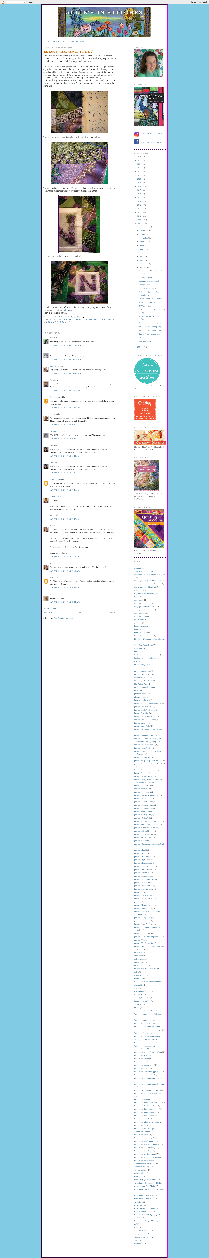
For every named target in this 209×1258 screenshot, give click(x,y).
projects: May (139, 892)
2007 (139, 347)
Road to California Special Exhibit (147, 981)
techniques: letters (141, 1134)
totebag (137, 1176)
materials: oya (139, 667)
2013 (139, 205)
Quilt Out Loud (140, 965)
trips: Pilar (138, 1205)
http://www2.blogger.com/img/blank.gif (149, 639)
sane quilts (138, 985)
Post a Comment (49, 608)
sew (136, 988)
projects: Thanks (141, 940)
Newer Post (47, 612)
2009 (139, 219)
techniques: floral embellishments (147, 1102)
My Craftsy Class (141, 684)
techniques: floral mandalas (145, 1105)
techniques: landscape (143, 1125)
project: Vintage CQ (142, 785)
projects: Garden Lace (143, 837)
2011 (139, 212)
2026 (139, 156)
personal (137, 690)
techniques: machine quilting (145, 1137)
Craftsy (137, 596)
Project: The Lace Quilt (143, 776)
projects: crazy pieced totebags (146, 824)
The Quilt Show (140, 1170)
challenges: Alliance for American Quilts (149, 574)
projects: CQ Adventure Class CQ (147, 821)
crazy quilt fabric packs (143, 609)
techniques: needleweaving (145, 1147)
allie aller (61, 317)
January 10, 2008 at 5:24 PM (65, 456)
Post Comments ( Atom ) (63, 618)
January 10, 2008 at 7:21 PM (65, 490)
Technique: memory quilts (144, 1039)
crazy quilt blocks (141, 603)
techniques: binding (142, 1058)
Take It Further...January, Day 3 (151, 326)
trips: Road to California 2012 (146, 1211)
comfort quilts (139, 590)
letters (136, 661)
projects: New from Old (143, 905)
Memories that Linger (142, 677)
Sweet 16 (138, 1004)
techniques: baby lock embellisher (147, 1052)
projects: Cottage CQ (142, 814)
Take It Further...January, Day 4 (151, 322)
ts (135, 1224)
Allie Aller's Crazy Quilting (145, 571)
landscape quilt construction (145, 654)
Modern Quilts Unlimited (144, 680)
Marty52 (53, 577)
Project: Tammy (140, 773)
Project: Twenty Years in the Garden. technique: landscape (148, 781)
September (144, 238)
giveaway (138, 622)
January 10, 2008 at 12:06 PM (65, 390)
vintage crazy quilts (142, 1233)
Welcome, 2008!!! (146, 341)
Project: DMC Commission (145, 716)
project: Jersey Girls (142, 726)
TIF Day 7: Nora (145, 306)
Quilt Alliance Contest (143, 952)
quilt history (139, 955)
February (143, 263)
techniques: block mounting (145, 1061)
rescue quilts (139, 978)
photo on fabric (140, 693)
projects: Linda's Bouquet (144, 876)
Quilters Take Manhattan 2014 (146, 968)
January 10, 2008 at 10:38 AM (65, 345)
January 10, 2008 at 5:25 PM (65, 473)
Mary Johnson (55, 479)
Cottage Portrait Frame (147, 288)
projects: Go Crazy (141, 840)
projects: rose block (142, 920)
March (142, 260)
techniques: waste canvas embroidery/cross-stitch (144, 1162)
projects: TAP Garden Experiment (147, 936)
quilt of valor (139, 962)
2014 (139, 201)
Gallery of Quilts (59, 41)
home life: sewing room (143, 635)
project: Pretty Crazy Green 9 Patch (148, 760)
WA (136, 1240)
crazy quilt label (140, 616)
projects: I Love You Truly (144, 866)
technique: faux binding (143, 1023)
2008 (139, 223)
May (142, 252)
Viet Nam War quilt (142, 1230)
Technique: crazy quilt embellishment (149, 1014)
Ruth (52, 337)
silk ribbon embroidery (143, 991)
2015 (139, 197)
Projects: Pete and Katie (143, 908)
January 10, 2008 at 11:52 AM (65, 373)
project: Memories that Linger (146, 735)
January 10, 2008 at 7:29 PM (65, 519)
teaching (137, 1007)
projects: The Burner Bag (144, 943)
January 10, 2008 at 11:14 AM (65, 359)
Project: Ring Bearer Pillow (145, 769)
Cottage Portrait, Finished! (149, 281)
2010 (139, 216)
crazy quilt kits (140, 613)
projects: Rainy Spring (143, 917)
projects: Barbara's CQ (143, 798)
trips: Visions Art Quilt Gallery (146, 1220)
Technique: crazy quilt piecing (146, 1020)
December (144, 226)
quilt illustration (140, 959)
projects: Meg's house (142, 895)
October (143, 234)
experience (52, 66)
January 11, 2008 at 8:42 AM (65, 602)
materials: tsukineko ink (143, 674)
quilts (136, 972)
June (142, 249)
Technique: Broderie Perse (144, 1010)
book (72, 82)
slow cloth (138, 994)
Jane (52, 445)
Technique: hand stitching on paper (148, 1029)
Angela (53, 414)
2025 (139, 160)
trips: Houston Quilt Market (145, 1186)
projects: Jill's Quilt (142, 872)
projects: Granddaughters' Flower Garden (150, 844)
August (143, 241)
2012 (139, 208)
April (142, 256)
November (144, 230)
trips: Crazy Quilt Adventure (145, 1179)
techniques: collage (142, 1068)
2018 (139, 186)
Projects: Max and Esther (144, 889)
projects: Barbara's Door (143, 801)
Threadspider (55, 351)
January (143, 267)
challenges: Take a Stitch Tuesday (147, 583)
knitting (137, 651)
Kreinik (63, 309)
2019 (139, 182)
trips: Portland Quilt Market (145, 1208)
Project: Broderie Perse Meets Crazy (148, 703)
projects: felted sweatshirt (144, 834)
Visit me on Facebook (152, 142)
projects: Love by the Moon (145, 879)
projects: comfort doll (142, 811)
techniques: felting (141, 1099)
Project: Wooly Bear (142, 788)
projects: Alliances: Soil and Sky (147, 795)
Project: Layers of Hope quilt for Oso (148, 729)
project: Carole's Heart (143, 706)
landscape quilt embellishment (146, 658)
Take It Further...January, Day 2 (151, 330)
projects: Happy (140, 853)
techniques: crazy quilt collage (146, 1074)
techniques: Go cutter (142, 1118)
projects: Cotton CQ (142, 818)
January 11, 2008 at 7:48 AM (65, 587)
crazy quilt (138, 600)
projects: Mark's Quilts (143, 882)
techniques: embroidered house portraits (149, 1093)
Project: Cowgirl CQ (142, 713)
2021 (139, 175)
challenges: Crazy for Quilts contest (148, 580)
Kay (51, 380)
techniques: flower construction (146, 1109)
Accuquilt (138, 568)
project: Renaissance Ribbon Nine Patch (149, 763)
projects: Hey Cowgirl (143, 856)
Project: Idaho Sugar (142, 723)
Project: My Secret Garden (144, 744)
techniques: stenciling (143, 1150)
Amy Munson (55, 397)
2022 (139, 171)
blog (80, 58)
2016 (139, 193)
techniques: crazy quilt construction (148, 1078)
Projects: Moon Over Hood (144, 898)
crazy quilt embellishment (67, 320)
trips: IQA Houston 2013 (144, 1198)
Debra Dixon (55, 366)
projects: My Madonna (143, 901)
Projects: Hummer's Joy (143, 863)
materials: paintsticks (142, 671)
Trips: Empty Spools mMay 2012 (147, 1183)
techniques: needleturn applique (147, 1144)
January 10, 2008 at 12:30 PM (65, 407)
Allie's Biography (77, 41)
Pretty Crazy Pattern (142, 700)
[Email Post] (82, 317)
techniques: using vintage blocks (147, 1157)
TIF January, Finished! (147, 302)
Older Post (112, 612)
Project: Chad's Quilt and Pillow (146, 710)
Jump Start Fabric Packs (143, 645)
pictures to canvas (141, 697)
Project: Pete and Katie (143, 757)
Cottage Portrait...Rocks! (148, 284)
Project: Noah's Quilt (142, 748)
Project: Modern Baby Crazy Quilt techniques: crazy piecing (147, 740)
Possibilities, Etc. (56, 431)
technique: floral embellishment (146, 1026)
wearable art (139, 1243)
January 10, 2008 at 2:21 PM (65, 424)
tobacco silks (139, 1173)
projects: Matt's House (143, 885)
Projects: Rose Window (143, 924)
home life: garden (141, 632)
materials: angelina (141, 664)
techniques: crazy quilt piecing (146, 1090)
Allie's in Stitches (104, 12)
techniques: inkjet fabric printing (147, 1122)
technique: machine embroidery (146, 1036)
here (56, 77)
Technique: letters (141, 1033)
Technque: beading (142, 1166)
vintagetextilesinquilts (143, 1237)
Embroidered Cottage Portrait (150, 298)
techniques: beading (142, 1055)
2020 (139, 179)
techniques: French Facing (144, 1115)
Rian (52, 594)
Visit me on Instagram (152, 133)
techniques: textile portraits (145, 1154)
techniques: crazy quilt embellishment (149, 1084)
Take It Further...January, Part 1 (150, 334)
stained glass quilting (142, 997)
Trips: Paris (138, 1202)
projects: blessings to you (144, 808)
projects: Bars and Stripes (144, 805)
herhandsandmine (141, 626)
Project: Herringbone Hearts (145, 719)
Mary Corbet (55, 496)
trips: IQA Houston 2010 (144, 1195)
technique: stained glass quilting (147, 1042)
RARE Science (140, 975)
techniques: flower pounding (145, 1112)
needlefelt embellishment (144, 687)
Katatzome (138, 648)
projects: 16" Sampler (142, 792)
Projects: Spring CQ (142, 933)
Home (47, 41)
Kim (51, 525)
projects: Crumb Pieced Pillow (146, 827)
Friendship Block (145, 277)
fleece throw (139, 619)
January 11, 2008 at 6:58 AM (65, 556)
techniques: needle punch (144, 1141)
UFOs (141, 337)
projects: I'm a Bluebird (143, 869)
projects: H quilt (140, 850)
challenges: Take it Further (144, 587)
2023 (139, 167)
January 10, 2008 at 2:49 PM (65, 438)
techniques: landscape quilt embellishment (145, 1130)
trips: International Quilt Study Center (149, 1189)
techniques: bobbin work (144, 1065)
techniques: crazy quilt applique (147, 1071)
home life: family (141, 629)
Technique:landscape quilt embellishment (144, 1047)
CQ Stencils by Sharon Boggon (146, 593)
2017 (139, 190)
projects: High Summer (143, 859)
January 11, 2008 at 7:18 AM (65, 571)
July (141, 245)
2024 (139, 164)
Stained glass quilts (142, 1001)
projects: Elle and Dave (143, 831)
